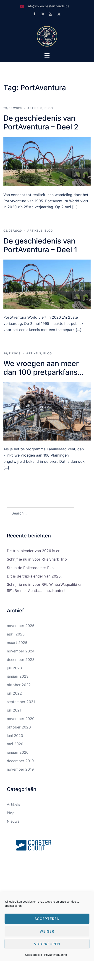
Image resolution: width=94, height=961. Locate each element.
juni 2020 (15, 735)
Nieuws (13, 821)
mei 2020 (15, 744)
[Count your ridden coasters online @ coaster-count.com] (33, 844)
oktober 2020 (19, 727)
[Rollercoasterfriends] (47, 35)
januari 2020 (18, 752)
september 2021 (21, 701)
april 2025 (16, 634)
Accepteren (47, 919)
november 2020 (20, 718)
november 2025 (20, 625)
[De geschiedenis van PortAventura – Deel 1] (47, 284)
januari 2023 (18, 676)
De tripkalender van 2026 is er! (33, 550)
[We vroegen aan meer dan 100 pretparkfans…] (47, 411)
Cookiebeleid (33, 954)
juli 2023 (14, 668)
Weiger (47, 931)
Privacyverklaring (55, 954)
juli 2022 (14, 693)
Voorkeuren (47, 944)
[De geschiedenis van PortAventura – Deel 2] (47, 161)
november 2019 (20, 769)
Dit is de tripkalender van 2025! (34, 576)
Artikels (34, 108)
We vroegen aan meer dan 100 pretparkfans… (43, 368)
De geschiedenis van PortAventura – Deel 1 (40, 245)
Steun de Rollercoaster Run (30, 567)
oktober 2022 (19, 684)
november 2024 (20, 651)
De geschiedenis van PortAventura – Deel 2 (40, 122)
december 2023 (20, 659)
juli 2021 (14, 710)
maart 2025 (17, 642)
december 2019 (20, 760)
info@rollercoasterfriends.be (48, 6)
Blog (48, 108)
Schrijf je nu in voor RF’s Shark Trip (37, 559)
